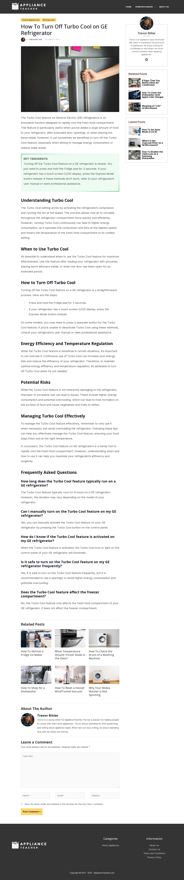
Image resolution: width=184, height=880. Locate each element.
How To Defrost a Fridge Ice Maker (32, 653)
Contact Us (154, 849)
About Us (154, 845)
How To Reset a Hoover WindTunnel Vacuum (70, 689)
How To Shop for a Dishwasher (33, 689)
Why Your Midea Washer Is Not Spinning (99, 691)
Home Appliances (30, 20)
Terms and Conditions (154, 853)
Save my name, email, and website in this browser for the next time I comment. (64, 804)
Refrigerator (49, 20)
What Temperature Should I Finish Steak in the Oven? (70, 654)
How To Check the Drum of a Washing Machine (101, 654)
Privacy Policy (154, 857)
